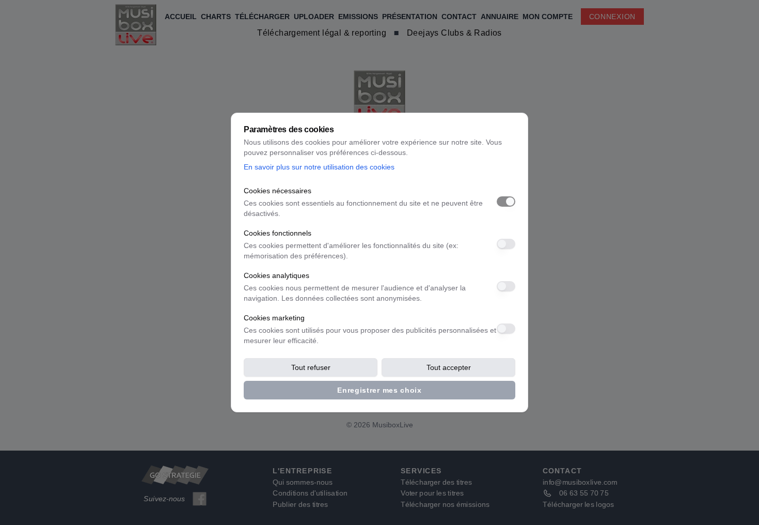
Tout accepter (448, 367)
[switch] (506, 201)
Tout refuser (310, 367)
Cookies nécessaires (277, 191)
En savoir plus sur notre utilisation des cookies (319, 167)
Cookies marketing (274, 318)
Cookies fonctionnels (277, 233)
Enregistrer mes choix (379, 390)
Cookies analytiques (276, 275)
